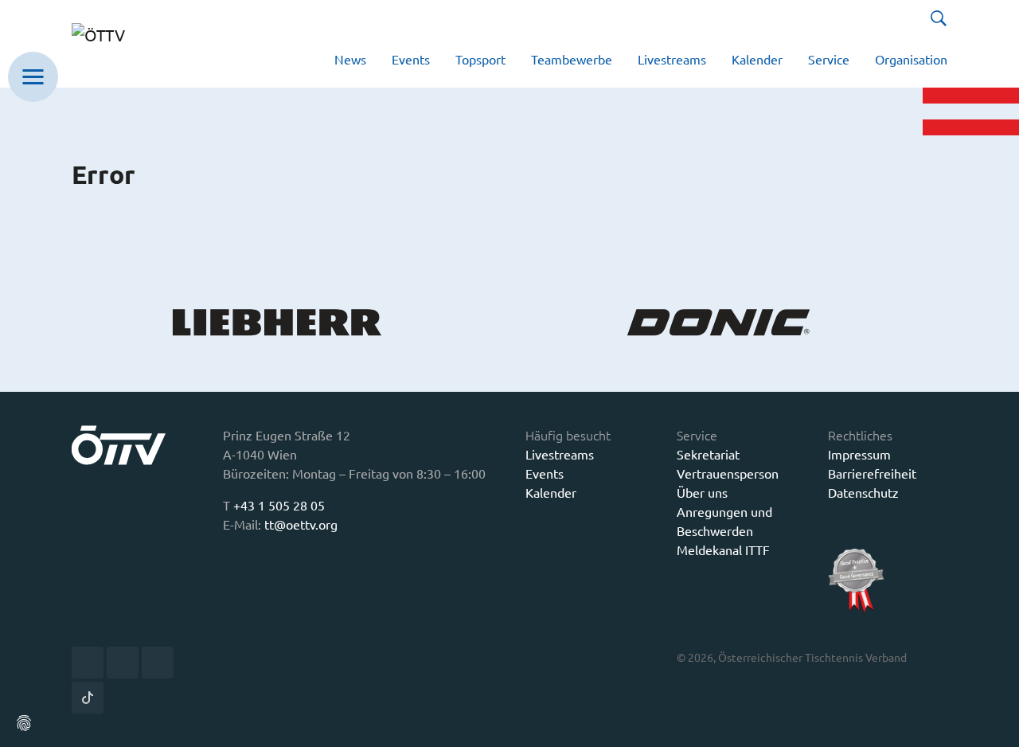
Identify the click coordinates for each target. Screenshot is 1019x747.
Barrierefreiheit (872, 473)
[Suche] (938, 18)
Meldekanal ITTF (723, 549)
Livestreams (559, 454)
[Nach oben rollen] (995, 723)
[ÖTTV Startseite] (121, 44)
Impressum (859, 454)
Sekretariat (708, 454)
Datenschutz (863, 492)
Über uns (702, 492)
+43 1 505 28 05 (279, 505)
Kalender (550, 492)
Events (544, 473)
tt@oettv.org (301, 524)
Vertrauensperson (728, 473)
